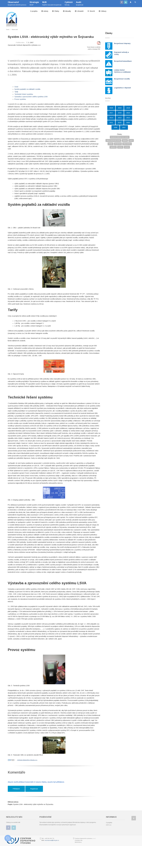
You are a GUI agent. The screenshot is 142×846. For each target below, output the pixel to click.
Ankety (45, 11)
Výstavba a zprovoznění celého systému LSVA (30, 97)
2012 (128, 118)
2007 (124, 127)
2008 (115, 127)
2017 (111, 113)
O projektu (33, 11)
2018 (128, 108)
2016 (119, 113)
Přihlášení (16, 789)
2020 (111, 108)
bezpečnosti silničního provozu (17, 3)
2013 (119, 118)
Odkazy (103, 11)
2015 (128, 113)
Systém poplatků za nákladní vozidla (27, 89)
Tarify (16, 92)
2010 (119, 122)
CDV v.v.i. (109, 825)
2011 (111, 122)
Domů (7, 29)
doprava (125, 140)
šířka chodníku (127, 143)
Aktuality (68, 11)
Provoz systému (20, 99)
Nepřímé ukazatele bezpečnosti (51, 3)
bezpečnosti (79, 3)
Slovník (92, 11)
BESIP (34, 3)
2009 (128, 122)
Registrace (34, 789)
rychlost (127, 147)
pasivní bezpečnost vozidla (113, 140)
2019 (119, 108)
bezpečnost (118, 143)
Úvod (16, 87)
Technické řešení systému (23, 94)
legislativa (113, 147)
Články (56, 11)
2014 (111, 118)
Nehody (69, 3)
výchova (120, 147)
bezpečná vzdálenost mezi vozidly (119, 137)
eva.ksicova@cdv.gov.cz (52, 840)
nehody (110, 143)
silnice (131, 140)
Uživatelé (80, 11)
